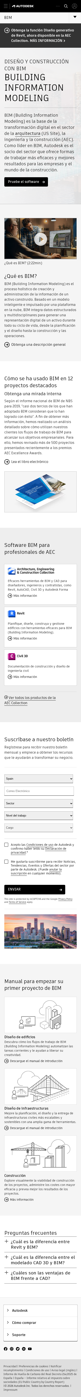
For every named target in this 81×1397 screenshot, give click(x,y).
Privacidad (10, 1366)
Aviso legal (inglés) (63, 1370)
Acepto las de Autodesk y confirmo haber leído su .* (42, 849)
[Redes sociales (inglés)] (17, 1350)
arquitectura (27, 133)
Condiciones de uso (39, 845)
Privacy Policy (65, 899)
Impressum (10, 1390)
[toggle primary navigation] (8, 6)
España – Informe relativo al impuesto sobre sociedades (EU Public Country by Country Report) (36, 1380)
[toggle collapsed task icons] (58, 6)
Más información (46, 40)
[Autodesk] (23, 6)
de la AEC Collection (30, 700)
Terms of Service (17, 902)
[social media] (17, 1349)
